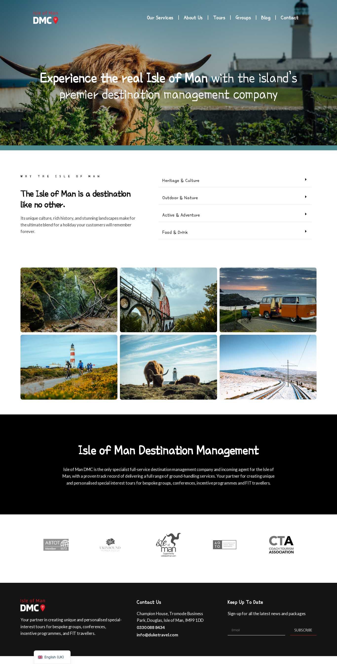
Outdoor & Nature (180, 197)
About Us (193, 17)
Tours (219, 17)
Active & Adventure (181, 215)
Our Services (160, 17)
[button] (235, 180)
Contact (290, 17)
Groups (243, 17)
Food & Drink (175, 232)
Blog (265, 17)
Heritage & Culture (180, 180)
